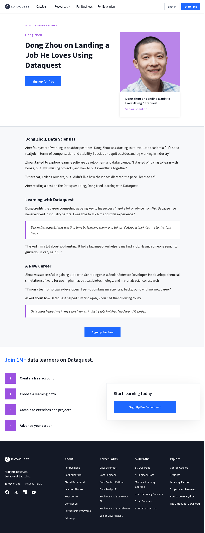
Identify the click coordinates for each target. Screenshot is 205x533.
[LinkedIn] (24, 492)
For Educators (73, 475)
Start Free (191, 6)
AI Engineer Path (144, 475)
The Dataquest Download (185, 503)
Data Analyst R (108, 489)
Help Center (72, 496)
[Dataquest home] (17, 6)
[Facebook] (7, 492)
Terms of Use (13, 484)
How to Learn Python (182, 496)
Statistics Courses (146, 508)
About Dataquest (75, 482)
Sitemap (70, 518)
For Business (84, 6)
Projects (175, 475)
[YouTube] (33, 492)
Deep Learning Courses (149, 494)
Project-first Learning (182, 489)
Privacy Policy (33, 484)
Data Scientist (108, 467)
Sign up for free (43, 81)
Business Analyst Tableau (115, 508)
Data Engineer (108, 475)
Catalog (41, 6)
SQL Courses (142, 467)
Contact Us (71, 503)
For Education (106, 6)
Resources (61, 6)
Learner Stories (74, 489)
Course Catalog (179, 467)
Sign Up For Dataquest (145, 407)
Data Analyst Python (112, 482)
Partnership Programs (78, 511)
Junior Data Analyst (111, 515)
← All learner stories (41, 25)
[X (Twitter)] (16, 492)
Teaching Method (180, 482)
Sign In (172, 6)
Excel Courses (143, 501)
